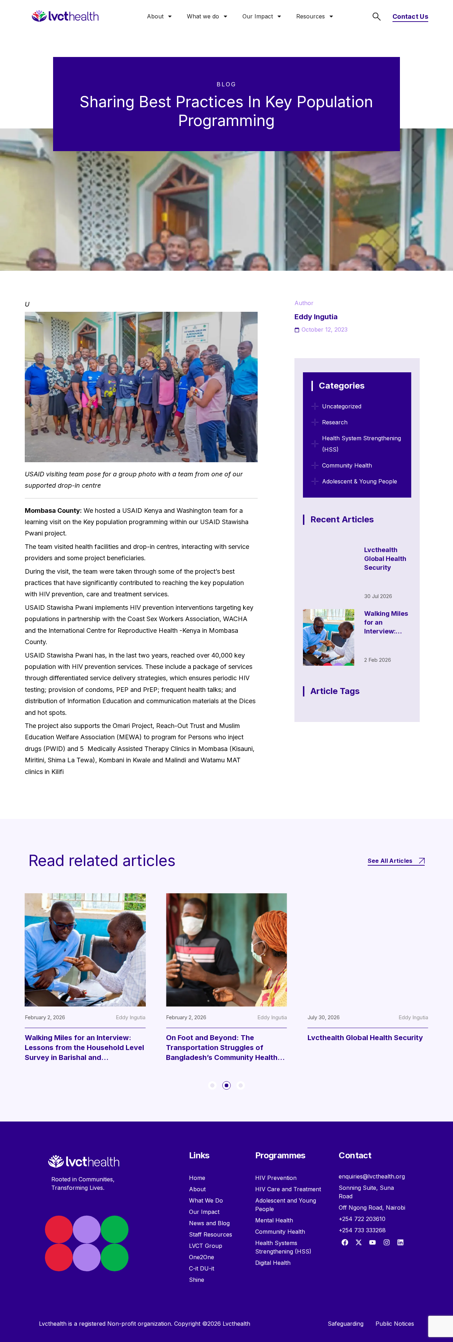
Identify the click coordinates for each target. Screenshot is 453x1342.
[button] (212, 1085)
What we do (203, 16)
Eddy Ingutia (130, 1017)
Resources (310, 16)
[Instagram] (386, 1243)
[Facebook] (345, 1243)
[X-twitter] (359, 1243)
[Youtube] (373, 1243)
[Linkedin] (400, 1243)
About (155, 16)
